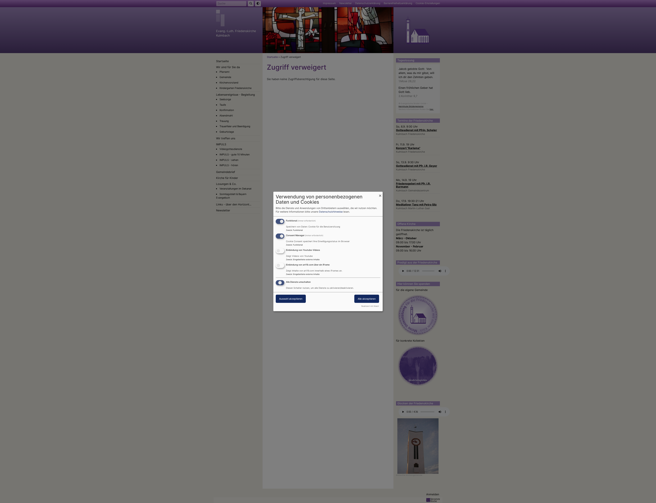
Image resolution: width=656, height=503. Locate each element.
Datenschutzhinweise (331, 211)
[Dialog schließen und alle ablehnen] (380, 194)
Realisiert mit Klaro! (370, 306)
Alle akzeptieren (367, 298)
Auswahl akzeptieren (290, 298)
